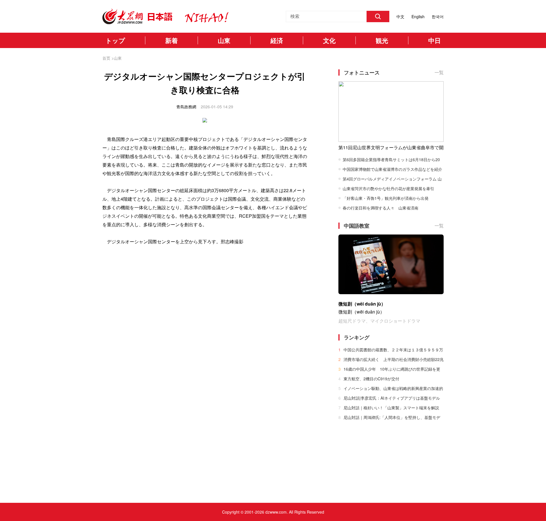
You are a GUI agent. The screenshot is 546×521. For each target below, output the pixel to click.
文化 (329, 40)
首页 (106, 58)
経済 (276, 40)
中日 (434, 40)
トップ (115, 40)
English (418, 16)
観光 (382, 40)
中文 (400, 16)
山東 (224, 40)
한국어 (438, 16)
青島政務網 (186, 106)
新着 (171, 40)
